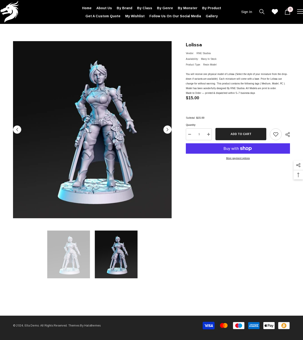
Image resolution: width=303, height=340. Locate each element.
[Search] (262, 11)
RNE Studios (203, 53)
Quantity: (191, 125)
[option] (92, 129)
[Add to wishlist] (276, 134)
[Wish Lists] (275, 12)
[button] (17, 130)
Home (16, 31)
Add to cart (241, 134)
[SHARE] (286, 134)
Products (29, 31)
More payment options (238, 158)
